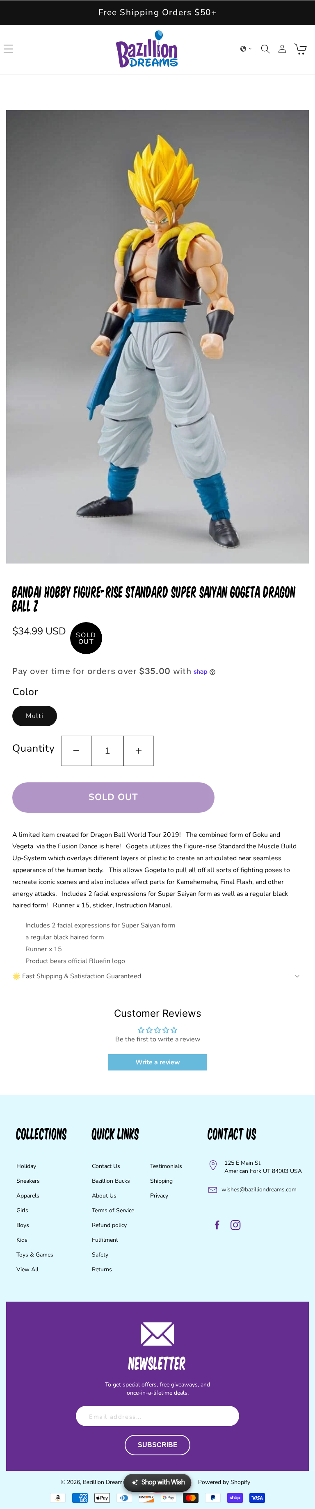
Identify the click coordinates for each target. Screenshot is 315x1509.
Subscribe (158, 1444)
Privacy (159, 1196)
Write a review (157, 1062)
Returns (102, 1269)
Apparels (27, 1196)
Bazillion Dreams (104, 1482)
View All (27, 1269)
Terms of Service (113, 1210)
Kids (21, 1240)
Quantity (33, 748)
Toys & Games (34, 1255)
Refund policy (109, 1225)
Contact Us (106, 1166)
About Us (104, 1196)
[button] (8, 49)
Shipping (161, 1181)
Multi (34, 715)
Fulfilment (105, 1240)
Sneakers (28, 1181)
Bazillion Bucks (111, 1181)
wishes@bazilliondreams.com (259, 1189)
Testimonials (166, 1166)
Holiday (26, 1166)
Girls (22, 1210)
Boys (22, 1225)
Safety (100, 1255)
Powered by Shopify (224, 1482)
